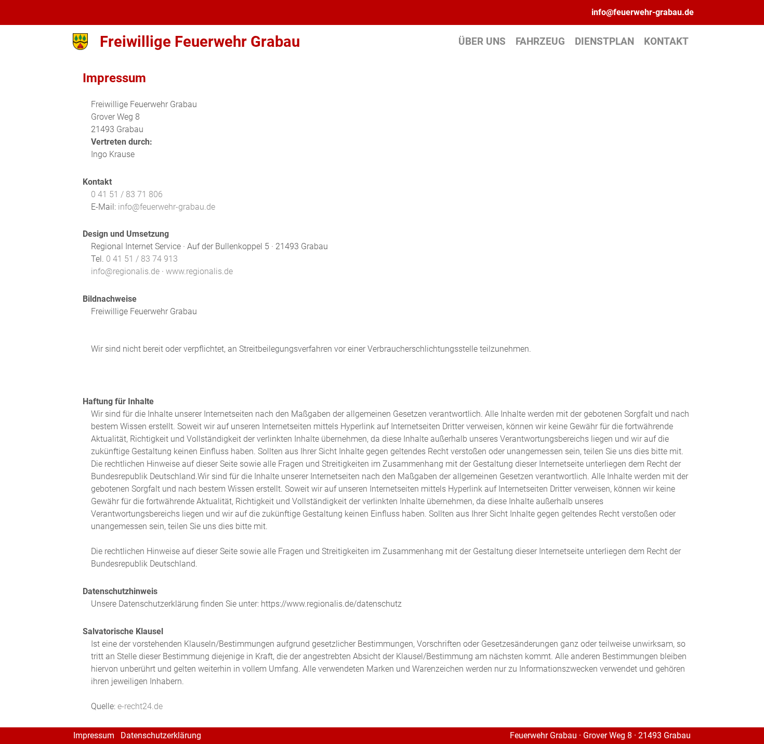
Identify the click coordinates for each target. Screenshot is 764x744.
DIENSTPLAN (604, 41)
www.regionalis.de (199, 271)
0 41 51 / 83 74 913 (142, 259)
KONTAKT (666, 41)
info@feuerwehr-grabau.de (642, 12)
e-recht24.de (140, 706)
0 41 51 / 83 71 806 (127, 194)
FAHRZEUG (540, 41)
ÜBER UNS (482, 41)
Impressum (93, 735)
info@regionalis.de (125, 271)
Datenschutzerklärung (161, 735)
